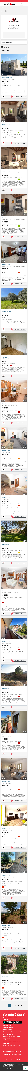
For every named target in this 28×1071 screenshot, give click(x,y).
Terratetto (5, 976)
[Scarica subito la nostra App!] (8, 1022)
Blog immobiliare (19, 1031)
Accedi (10, 1036)
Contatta (14, 34)
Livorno (6, 1054)
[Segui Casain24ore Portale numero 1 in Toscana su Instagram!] (7, 1069)
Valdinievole (17, 1060)
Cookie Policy (18, 1066)
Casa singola (5, 544)
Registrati (5, 1036)
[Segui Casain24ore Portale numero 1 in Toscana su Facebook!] (4, 1069)
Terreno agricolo (6, 311)
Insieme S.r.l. (11, 1065)
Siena (19, 1054)
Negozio (4, 357)
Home (2, 7)
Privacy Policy (12, 1066)
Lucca (15, 1054)
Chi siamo (5, 1027)
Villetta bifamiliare (7, 77)
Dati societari (6, 1066)
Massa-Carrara (16, 1057)
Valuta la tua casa (7, 1045)
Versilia (11, 1060)
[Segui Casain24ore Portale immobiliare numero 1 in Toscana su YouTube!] (10, 1069)
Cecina (6, 1060)
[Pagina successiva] (18, 1005)
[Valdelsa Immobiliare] (3, 96)
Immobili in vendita (7, 1041)
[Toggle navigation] (22, 4)
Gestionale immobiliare (8, 1031)
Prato (10, 1057)
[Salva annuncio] (12, 96)
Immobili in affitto (17, 1041)
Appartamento (6, 124)
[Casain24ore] (9, 4)
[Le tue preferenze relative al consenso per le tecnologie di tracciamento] (25, 1068)
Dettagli (23, 96)
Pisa (19, 1051)
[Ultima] (21, 1005)
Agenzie (11, 1027)
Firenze (11, 1054)
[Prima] (6, 1005)
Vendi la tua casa (17, 1045)
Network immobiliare (8, 1029)
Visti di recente (16, 1036)
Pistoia (6, 1057)
